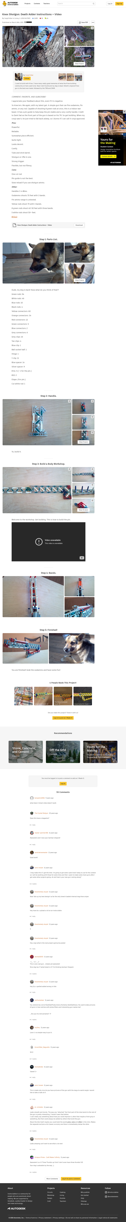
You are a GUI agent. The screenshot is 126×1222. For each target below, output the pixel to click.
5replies (34, 1059)
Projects (27, 4)
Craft (49, 1201)
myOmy (37, 1028)
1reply (33, 825)
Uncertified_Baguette (42, 1047)
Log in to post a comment (71, 1179)
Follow (27, 78)
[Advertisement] (112, 138)
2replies (34, 1020)
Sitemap (84, 1201)
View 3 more (79, 280)
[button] (93, 22)
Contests (37, 4)
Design (49, 1198)
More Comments (52, 1179)
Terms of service (31, 1218)
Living (16, 18)
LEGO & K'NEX (25, 18)
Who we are (85, 1204)
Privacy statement (45, 1218)
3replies (34, 974)
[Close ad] (124, 112)
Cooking (62, 1192)
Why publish (85, 1192)
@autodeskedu (113, 1196)
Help (82, 1198)
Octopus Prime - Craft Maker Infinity (47, 1157)
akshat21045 (39, 957)
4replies (34, 1172)
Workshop (50, 1195)
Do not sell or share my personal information (81, 1218)
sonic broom (39, 868)
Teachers (46, 4)
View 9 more (79, 64)
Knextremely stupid (41, 892)
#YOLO (14, 216)
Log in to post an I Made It (63, 718)
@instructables (113, 1192)
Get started (85, 1195)
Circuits (50, 1192)
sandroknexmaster (41, 852)
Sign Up (119, 4)
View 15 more (83, 510)
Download (79, 225)
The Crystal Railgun (41, 813)
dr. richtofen (39, 1107)
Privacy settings (58, 1218)
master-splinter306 (41, 833)
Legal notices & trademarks (107, 1218)
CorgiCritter (8, 18)
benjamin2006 (40, 798)
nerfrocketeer (39, 1000)
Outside (62, 1198)
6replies (34, 884)
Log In (110, 4)
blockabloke (39, 1067)
